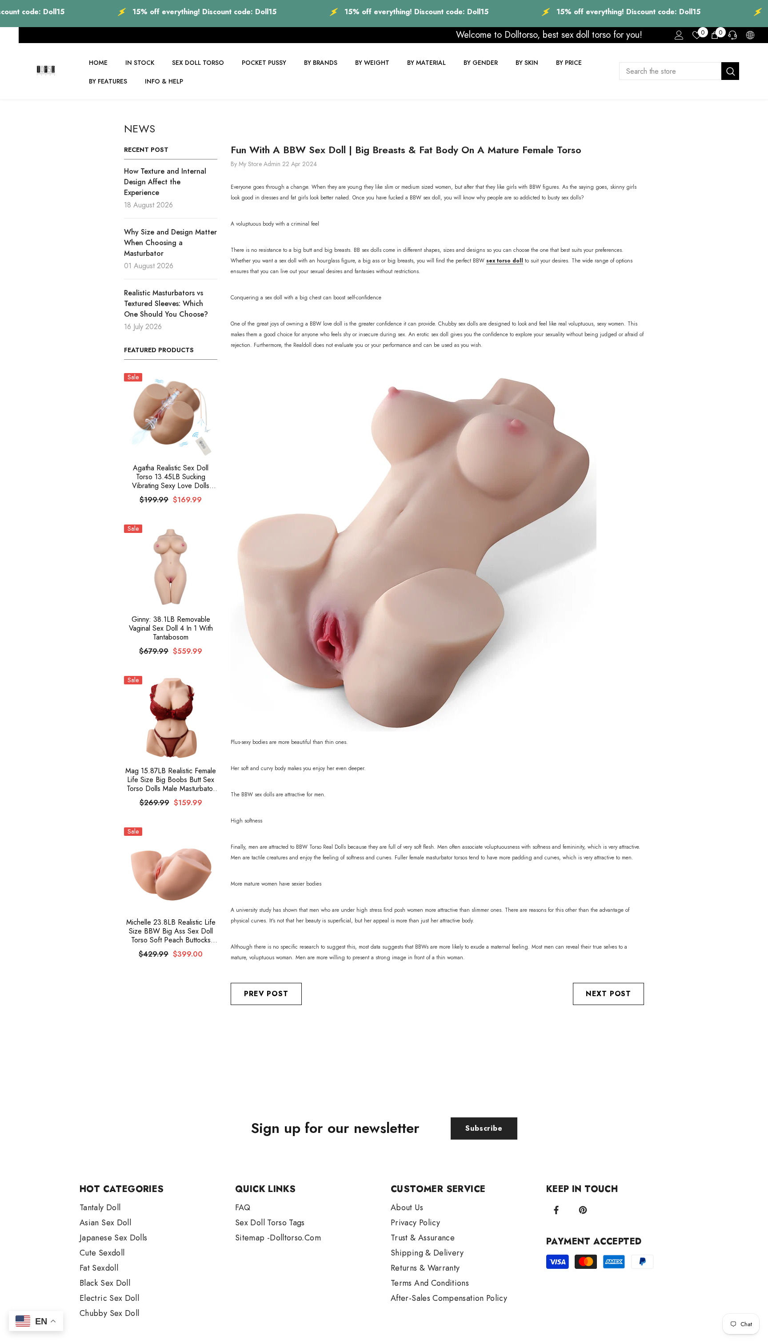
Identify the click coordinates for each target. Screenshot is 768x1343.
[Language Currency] (750, 35)
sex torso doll (504, 261)
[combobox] (670, 71)
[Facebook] (556, 1210)
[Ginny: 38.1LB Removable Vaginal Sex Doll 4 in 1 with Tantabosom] (170, 566)
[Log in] (679, 35)
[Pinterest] (583, 1210)
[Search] (679, 71)
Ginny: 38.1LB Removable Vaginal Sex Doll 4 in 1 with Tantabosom (171, 628)
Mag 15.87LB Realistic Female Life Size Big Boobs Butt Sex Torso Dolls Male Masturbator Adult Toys (170, 780)
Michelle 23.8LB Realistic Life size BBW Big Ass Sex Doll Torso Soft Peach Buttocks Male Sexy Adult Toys (171, 931)
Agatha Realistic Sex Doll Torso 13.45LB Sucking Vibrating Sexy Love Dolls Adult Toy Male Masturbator (170, 477)
